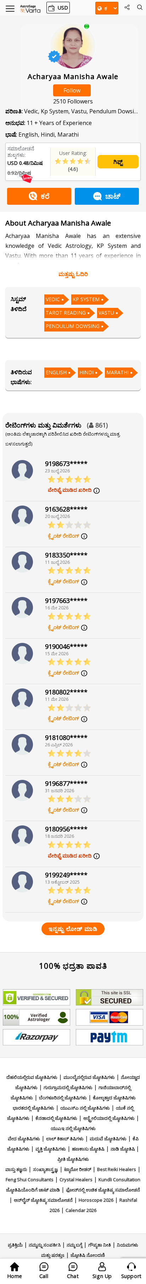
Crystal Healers (76, 1179)
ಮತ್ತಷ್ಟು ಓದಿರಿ (73, 274)
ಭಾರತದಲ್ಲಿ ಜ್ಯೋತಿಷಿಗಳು (33, 1108)
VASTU (106, 312)
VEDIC (53, 299)
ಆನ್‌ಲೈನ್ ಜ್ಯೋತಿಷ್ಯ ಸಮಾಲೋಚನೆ (43, 1200)
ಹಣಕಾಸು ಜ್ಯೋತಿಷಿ (88, 1149)
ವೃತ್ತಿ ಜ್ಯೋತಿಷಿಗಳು (50, 1149)
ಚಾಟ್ (112, 196)
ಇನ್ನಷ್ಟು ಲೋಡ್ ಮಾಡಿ (73, 929)
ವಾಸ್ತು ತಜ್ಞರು (16, 1169)
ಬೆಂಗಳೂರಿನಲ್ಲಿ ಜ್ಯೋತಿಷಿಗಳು (63, 1097)
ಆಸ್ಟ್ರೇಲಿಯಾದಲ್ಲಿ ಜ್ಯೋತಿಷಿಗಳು (109, 1118)
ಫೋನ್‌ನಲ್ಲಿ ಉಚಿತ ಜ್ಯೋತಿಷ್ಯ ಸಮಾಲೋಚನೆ (103, 1190)
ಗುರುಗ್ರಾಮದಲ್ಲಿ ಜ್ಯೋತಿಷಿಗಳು (68, 1087)
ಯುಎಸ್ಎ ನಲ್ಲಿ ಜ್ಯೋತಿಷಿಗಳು (85, 1108)
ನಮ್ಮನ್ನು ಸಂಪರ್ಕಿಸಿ (45, 1245)
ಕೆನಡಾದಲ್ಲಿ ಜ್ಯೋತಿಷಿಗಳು (56, 1118)
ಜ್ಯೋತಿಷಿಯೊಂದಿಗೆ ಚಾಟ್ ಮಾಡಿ (33, 1190)
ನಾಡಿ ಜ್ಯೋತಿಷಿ (123, 1149)
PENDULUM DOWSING (73, 326)
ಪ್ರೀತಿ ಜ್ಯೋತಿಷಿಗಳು (73, 1159)
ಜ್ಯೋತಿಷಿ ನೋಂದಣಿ (88, 1255)
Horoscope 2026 (96, 1200)
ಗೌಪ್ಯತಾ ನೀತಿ (99, 1245)
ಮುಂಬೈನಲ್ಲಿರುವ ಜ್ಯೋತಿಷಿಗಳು (89, 1077)
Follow (71, 90)
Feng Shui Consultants (30, 1179)
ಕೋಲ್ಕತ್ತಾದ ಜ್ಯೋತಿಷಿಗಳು (114, 1097)
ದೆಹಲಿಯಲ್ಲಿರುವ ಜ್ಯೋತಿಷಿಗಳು (31, 1077)
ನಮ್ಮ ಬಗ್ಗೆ (74, 1245)
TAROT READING (66, 312)
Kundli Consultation (119, 1179)
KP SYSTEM (86, 299)
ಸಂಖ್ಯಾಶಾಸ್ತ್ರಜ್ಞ (45, 1169)
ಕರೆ (45, 196)
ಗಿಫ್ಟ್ (118, 162)
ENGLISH (56, 372)
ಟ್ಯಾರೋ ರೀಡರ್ (77, 1169)
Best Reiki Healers (116, 1169)
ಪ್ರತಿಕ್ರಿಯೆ (15, 1245)
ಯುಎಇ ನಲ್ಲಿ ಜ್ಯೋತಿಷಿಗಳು (73, 1128)
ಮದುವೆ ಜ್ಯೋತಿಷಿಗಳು (108, 1138)
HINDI (86, 372)
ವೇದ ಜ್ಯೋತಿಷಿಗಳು (24, 1138)
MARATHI (117, 372)
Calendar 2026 (81, 1210)
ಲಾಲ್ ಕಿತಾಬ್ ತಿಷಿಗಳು (65, 1138)
